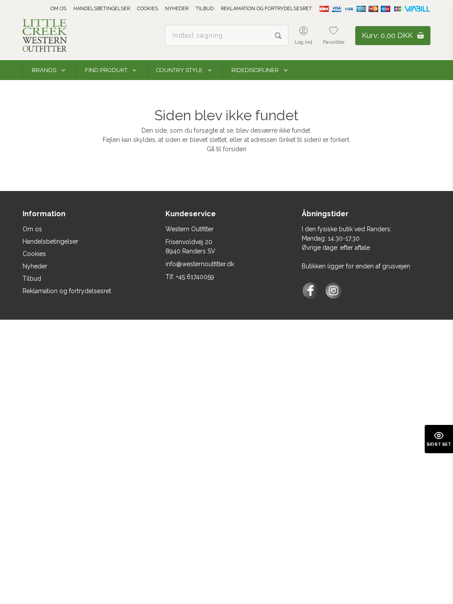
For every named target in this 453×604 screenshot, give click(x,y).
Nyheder (176, 8)
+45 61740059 (195, 276)
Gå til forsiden (226, 149)
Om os (58, 8)
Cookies (147, 8)
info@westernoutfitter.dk (199, 264)
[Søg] (281, 35)
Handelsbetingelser (101, 8)
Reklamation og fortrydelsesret (266, 8)
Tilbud (205, 8)
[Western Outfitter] (45, 35)
